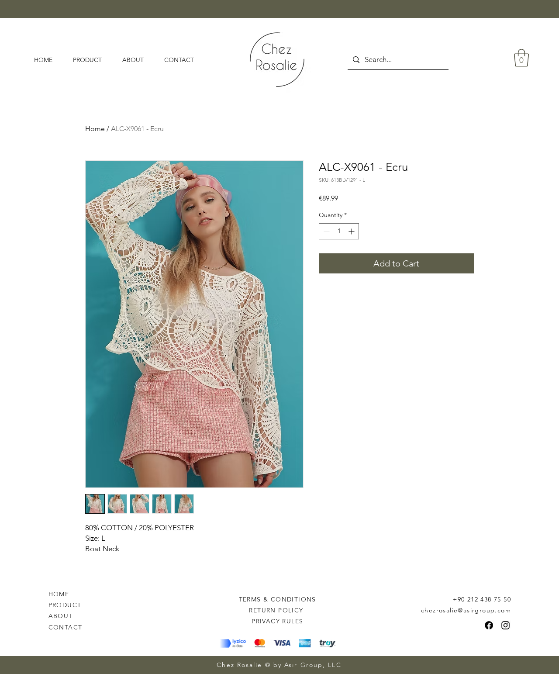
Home (95, 128)
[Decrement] (325, 231)
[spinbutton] (339, 231)
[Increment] (352, 231)
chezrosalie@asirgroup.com (466, 610)
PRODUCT (65, 605)
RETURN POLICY (277, 610)
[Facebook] (488, 625)
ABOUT (60, 616)
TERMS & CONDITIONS (277, 599)
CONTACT (65, 627)
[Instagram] (505, 625)
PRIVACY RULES (277, 621)
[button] (521, 57)
